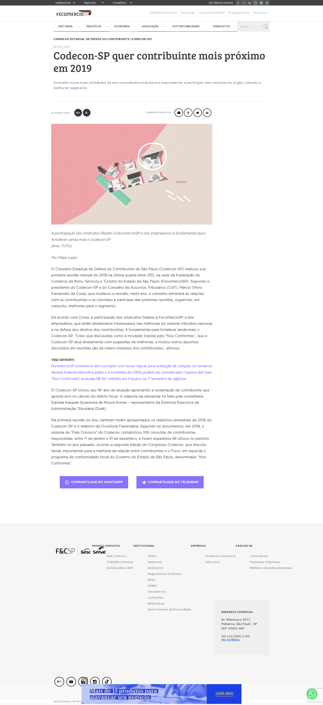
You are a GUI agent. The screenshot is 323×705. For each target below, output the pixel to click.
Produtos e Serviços (220, 556)
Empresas (187, 13)
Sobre (152, 556)
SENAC (152, 585)
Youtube (244, 2)
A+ (78, 113)
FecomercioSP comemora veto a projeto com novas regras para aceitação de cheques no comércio (131, 365)
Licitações (155, 597)
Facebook (238, 2)
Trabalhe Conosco (120, 562)
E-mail (178, 112)
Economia (122, 26)
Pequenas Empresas (265, 562)
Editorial (65, 26)
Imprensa (155, 562)
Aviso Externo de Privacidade (169, 609)
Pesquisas (260, 13)
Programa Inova (239, 13)
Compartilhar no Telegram (173, 482)
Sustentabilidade (186, 26)
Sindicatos (221, 26)
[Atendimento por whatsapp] (312, 694)
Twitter (197, 112)
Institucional (63, 3)
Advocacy (212, 562)
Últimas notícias (223, 3)
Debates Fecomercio (163, 13)
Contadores (259, 556)
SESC (151, 579)
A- (87, 113)
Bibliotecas (156, 603)
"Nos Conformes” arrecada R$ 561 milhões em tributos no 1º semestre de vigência (118, 378)
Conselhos (119, 3)
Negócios (94, 26)
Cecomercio (157, 591)
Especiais (90, 3)
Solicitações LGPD (120, 568)
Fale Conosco (116, 556)
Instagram (255, 2)
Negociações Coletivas (165, 573)
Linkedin (249, 2)
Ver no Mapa (230, 639)
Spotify (261, 2)
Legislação (150, 26)
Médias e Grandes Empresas (271, 568)
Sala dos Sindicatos (211, 13)
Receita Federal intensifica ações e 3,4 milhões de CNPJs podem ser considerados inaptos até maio (131, 372)
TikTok (267, 2)
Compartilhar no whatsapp (97, 482)
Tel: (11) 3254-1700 (235, 636)
